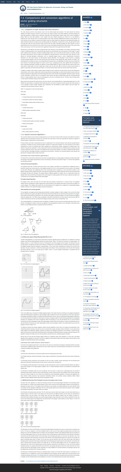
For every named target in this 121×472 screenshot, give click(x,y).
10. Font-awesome (88, 192)
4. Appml (86, 62)
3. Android (86, 54)
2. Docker (86, 43)
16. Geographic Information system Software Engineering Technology (91, 314)
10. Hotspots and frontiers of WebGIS (91, 160)
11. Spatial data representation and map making (91, 293)
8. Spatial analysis (88, 280)
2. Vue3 (85, 35)
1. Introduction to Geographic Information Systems (89, 257)
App (23, 1)
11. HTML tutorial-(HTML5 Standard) (91, 104)
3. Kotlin (85, 49)
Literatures (51, 465)
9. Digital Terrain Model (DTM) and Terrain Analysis (91, 284)
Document (9, 1)
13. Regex (86, 110)
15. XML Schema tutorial (89, 200)
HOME (3, 2)
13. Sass (86, 197)
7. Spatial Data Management (34, 13)
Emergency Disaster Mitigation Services (71, 465)
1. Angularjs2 (86, 33)
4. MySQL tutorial (87, 65)
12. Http (85, 107)
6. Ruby (85, 76)
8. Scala (85, 181)
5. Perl (85, 68)
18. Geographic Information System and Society (91, 323)
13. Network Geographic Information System (91, 300)
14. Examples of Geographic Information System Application (90, 304)
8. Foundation (87, 92)
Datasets (46, 465)
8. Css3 (85, 100)
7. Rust (85, 84)
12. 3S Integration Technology (90, 296)
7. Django (86, 89)
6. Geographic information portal (91, 143)
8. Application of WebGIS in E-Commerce (90, 151)
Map (14, 1)
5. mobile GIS (86, 140)
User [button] (33, 1)
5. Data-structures (88, 175)
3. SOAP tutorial (87, 57)
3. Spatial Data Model (88, 265)
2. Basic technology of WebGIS (90, 131)
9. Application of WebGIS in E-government (90, 155)
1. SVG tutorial (87, 24)
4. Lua (85, 60)
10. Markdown (87, 186)
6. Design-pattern (87, 81)
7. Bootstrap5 (87, 178)
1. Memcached (87, 30)
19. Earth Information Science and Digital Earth (90, 328)
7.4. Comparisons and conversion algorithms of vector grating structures (42, 461)
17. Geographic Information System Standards (91, 319)
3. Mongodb (86, 52)
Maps (41, 465)
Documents (57, 465)
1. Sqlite (85, 22)
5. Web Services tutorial (89, 79)
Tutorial (27, 1)
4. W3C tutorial (87, 173)
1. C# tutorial (86, 27)
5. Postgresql (87, 73)
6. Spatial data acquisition (89, 275)
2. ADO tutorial (87, 170)
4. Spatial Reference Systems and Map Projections (90, 269)
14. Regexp (86, 113)
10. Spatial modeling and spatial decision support (90, 288)
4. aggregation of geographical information (90, 137)
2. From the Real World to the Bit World (90, 262)
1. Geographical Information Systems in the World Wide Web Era (91, 127)
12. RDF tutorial (87, 194)
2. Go (85, 38)
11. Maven (86, 189)
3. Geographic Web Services (90, 133)
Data (19, 1)
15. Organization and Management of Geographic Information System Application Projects (91, 309)
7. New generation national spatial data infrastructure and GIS (90, 147)
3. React (85, 46)
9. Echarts (86, 184)
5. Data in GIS (87, 272)
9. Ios (85, 95)
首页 (22, 13)
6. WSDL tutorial (87, 87)
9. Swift (85, 98)
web (85, 70)
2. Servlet (86, 41)
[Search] (37, 2)
